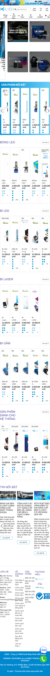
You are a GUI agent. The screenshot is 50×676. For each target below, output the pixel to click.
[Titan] (40, 583)
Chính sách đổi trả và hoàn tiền (19, 613)
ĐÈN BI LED (29, 595)
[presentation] (3, 39)
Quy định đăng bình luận (19, 638)
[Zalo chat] (43, 650)
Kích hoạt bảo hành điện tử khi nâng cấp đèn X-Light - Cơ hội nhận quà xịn (41, 508)
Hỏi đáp (47, 9)
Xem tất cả (45, 142)
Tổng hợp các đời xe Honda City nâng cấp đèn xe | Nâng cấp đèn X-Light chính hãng (24, 510)
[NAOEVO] (40, 588)
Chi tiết (5, 538)
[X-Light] (40, 579)
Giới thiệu (34, 9)
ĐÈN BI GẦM (30, 591)
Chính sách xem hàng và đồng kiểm (20, 605)
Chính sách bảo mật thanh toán (19, 631)
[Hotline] (43, 659)
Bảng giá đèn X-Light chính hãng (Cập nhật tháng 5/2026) (7, 508)
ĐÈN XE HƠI (30, 578)
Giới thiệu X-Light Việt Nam (20, 582)
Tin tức (41, 9)
